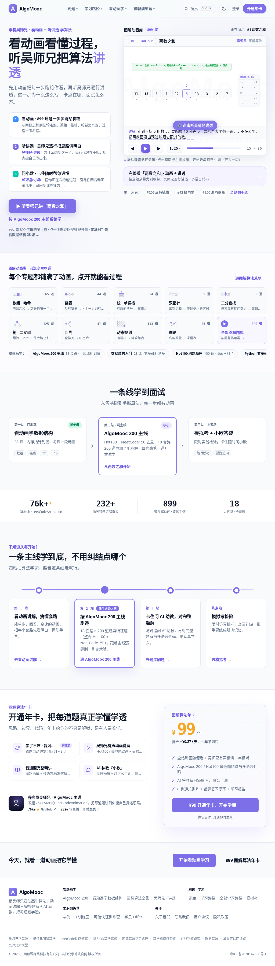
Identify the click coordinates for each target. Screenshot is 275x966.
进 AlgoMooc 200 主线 (102, 659)
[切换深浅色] (224, 8)
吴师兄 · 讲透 (165, 898)
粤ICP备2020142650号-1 (248, 954)
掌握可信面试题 (234, 939)
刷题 (73, 8)
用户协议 (201, 916)
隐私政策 (220, 916)
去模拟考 (221, 659)
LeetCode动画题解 (74, 939)
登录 (236, 8)
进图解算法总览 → (250, 278)
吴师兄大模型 (18, 945)
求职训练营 (144, 8)
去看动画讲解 (28, 659)
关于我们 (162, 916)
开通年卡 (254, 8)
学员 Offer (133, 916)
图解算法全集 (138, 898)
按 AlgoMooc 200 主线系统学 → (38, 219)
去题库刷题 (157, 659)
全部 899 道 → (241, 192)
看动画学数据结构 (107, 898)
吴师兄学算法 (18, 939)
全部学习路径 (231, 898)
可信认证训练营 (107, 916)
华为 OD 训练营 (76, 916)
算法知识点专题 (164, 939)
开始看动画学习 (194, 860)
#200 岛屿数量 (213, 192)
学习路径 (93, 8)
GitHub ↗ (42, 809)
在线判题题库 (190, 939)
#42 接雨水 (185, 192)
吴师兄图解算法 (44, 939)
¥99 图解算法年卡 (243, 860)
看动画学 (117, 8)
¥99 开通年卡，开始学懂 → (215, 805)
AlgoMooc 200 (75, 898)
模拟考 (252, 898)
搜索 (200, 8)
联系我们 (182, 916)
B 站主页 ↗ (91, 809)
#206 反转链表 (158, 192)
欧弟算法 (211, 939)
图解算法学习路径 (135, 939)
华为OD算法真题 (105, 939)
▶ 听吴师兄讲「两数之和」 (42, 206)
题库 (192, 898)
